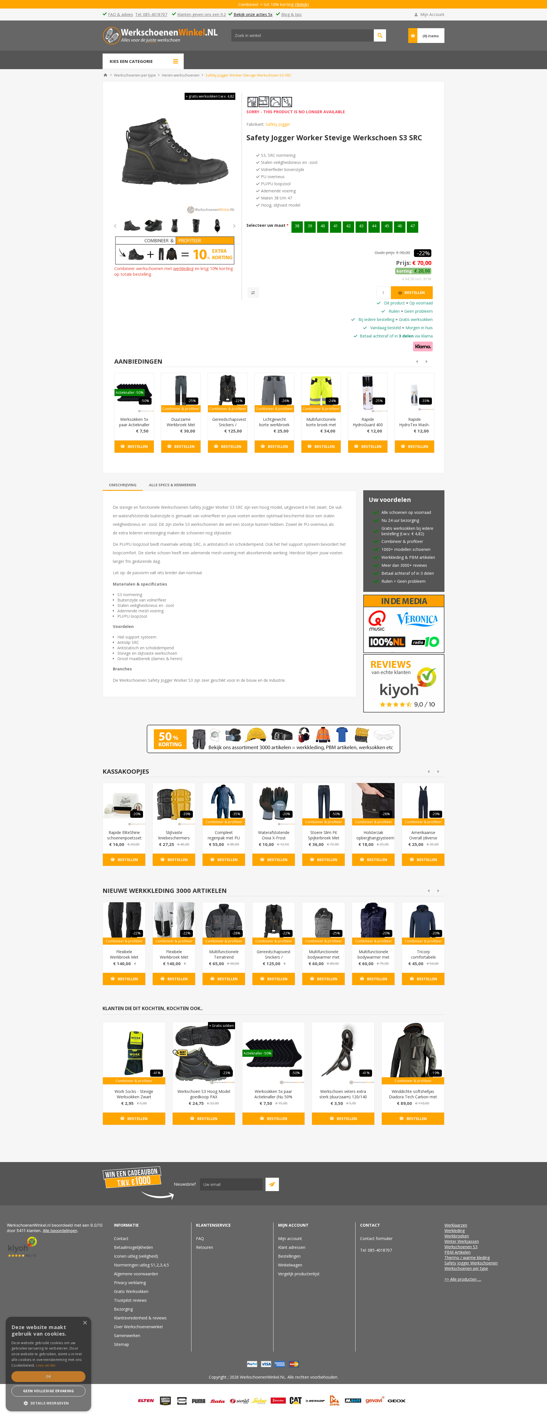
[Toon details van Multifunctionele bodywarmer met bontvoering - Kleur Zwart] (323, 923)
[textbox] (302, 35)
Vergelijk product (253, 292)
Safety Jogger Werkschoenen (471, 1263)
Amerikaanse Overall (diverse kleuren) (423, 838)
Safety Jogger (278, 124)
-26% (285, 400)
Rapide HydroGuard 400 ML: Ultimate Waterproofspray (367, 427)
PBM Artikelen (457, 1252)
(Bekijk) (306, 4)
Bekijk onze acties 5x (253, 14)
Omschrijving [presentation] (122, 484)
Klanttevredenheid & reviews (140, 1318)
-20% (136, 814)
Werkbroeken (456, 1236)
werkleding (183, 268)
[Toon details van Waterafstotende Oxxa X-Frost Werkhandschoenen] (273, 804)
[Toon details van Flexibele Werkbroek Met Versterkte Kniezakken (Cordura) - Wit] (174, 923)
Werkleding (454, 1230)
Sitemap (121, 1344)
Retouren (204, 1247)
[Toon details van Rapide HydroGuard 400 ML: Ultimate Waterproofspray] (367, 392)
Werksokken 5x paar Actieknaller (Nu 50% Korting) (134, 427)
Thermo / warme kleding (467, 1257)
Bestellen (415, 292)
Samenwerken (127, 1335)
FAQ (200, 1238)
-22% (423, 253)
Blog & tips (291, 14)
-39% (186, 814)
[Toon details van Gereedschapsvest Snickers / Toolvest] (227, 392)
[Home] (105, 75)
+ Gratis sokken (221, 1025)
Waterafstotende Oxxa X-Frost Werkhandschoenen (274, 838)
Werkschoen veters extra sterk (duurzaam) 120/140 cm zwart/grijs (343, 1097)
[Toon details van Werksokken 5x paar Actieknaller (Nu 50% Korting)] (273, 1053)
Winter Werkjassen (461, 1241)
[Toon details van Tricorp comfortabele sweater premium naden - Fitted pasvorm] (423, 923)
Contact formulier (376, 1238)
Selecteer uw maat (266, 225)
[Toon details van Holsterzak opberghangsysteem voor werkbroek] (373, 804)
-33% (425, 400)
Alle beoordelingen (60, 1230)
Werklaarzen (455, 1225)
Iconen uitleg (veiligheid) (136, 1256)
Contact (121, 1238)
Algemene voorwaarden (136, 1273)
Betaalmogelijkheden (133, 1247)
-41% (156, 1072)
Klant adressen (291, 1247)
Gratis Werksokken (131, 1291)
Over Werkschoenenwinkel (138, 1326)
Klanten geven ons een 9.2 (201, 14)
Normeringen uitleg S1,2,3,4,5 (141, 1265)
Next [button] (229, 226)
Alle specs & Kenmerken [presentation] (172, 484)
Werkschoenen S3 (460, 1246)
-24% (332, 400)
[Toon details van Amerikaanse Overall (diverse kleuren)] (423, 804)
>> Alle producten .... (462, 1279)
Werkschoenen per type (466, 1268)
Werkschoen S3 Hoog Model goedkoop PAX (203, 1094)
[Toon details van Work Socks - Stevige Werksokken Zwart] (134, 1053)
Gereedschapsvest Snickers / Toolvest (227, 425)
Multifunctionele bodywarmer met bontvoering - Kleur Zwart (324, 960)
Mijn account (290, 1238)
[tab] (123, 485)
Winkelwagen (290, 1265)
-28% (386, 814)
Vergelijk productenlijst (299, 1273)
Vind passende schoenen (380, 35)
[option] (132, 226)
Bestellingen (289, 1256)
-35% (236, 814)
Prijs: (403, 263)
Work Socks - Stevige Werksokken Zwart (134, 1094)
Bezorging (123, 1309)
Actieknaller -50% (130, 392)
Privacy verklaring (130, 1282)
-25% (192, 400)
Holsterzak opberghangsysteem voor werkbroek (373, 838)
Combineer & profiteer (180, 408)
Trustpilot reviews (130, 1300)
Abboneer (272, 1184)
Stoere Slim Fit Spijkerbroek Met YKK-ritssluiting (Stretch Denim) (323, 840)
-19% (435, 1072)
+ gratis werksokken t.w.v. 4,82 (210, 96)
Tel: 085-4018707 (151, 14)
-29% (436, 814)
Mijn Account (432, 14)
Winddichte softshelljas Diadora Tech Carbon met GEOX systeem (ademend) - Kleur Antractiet (412, 1099)
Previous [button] (120, 226)
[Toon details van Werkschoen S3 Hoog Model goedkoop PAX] (204, 1053)
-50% (145, 400)
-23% (226, 1072)
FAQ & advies (120, 14)
